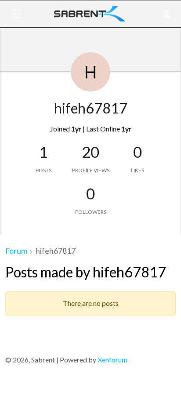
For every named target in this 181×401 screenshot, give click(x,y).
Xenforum (112, 359)
